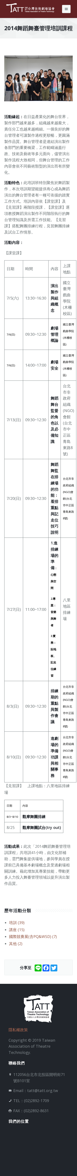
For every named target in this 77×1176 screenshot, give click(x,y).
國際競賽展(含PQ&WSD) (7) (33, 936)
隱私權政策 (18, 1029)
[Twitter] (53, 967)
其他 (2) (15, 943)
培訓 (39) (16, 922)
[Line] (38, 967)
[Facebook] (46, 967)
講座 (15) (16, 929)
